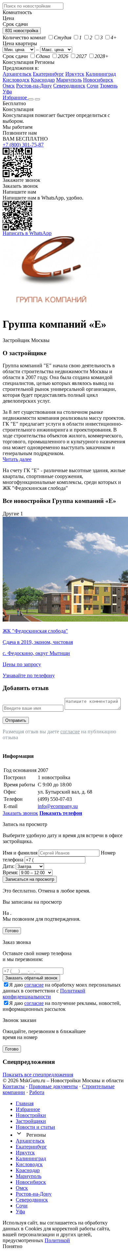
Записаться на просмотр (29, 879)
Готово (11, 930)
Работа (36, 1092)
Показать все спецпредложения (38, 1074)
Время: (10, 872)
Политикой (57, 1240)
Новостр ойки (31, 1115)
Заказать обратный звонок (31, 977)
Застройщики (31, 1121)
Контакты (14, 1086)
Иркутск (74, 74)
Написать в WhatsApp (27, 233)
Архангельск (17, 74)
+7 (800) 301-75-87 (23, 144)
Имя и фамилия (20, 853)
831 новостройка (21, 30)
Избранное (15, 97)
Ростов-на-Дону (34, 85)
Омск (9, 85)
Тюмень (108, 85)
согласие (70, 731)
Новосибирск (98, 80)
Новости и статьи (35, 1127)
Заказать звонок (20, 186)
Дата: (8, 866)
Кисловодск (16, 80)
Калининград (101, 74)
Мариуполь (69, 80)
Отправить (15, 720)
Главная (24, 1103)
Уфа (7, 91)
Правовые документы (53, 1086)
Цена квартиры (20, 43)
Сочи (92, 85)
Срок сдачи (15, 56)
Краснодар (43, 80)
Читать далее (17, 459)
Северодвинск (69, 85)
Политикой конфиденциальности (44, 993)
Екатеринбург (48, 74)
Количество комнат (24, 37)
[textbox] (33, 6)
